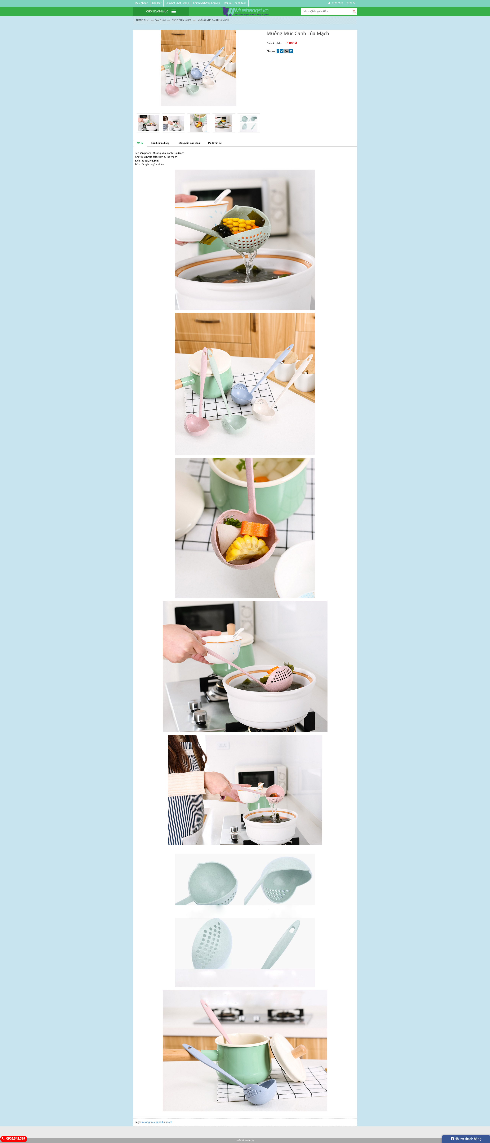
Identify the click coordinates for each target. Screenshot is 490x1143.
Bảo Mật (157, 3)
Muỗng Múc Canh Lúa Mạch (213, 20)
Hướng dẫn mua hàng (189, 143)
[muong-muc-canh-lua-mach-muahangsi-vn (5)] (198, 122)
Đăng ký (351, 3)
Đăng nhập (337, 3)
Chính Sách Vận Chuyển (206, 3)
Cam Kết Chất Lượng (177, 3)
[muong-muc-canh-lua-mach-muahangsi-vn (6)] (223, 122)
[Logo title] (245, 11)
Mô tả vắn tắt (214, 143)
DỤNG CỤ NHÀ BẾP (181, 20)
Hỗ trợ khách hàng (468, 1139)
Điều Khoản (141, 3)
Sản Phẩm (160, 20)
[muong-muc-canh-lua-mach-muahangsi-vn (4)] (173, 122)
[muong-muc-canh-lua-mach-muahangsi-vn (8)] (248, 122)
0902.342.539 (15, 1139)
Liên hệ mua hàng (160, 143)
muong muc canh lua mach (156, 1122)
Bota (251, 1141)
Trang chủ (142, 20)
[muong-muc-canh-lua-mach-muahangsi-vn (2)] (148, 122)
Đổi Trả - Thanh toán (235, 3)
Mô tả (140, 143)
